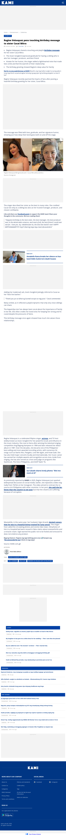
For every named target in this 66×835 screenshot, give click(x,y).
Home (5, 32)
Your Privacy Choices (35, 834)
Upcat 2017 (22, 561)
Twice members (12, 561)
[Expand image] (61, 139)
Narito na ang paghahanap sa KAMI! (17, 71)
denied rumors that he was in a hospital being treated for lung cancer (33, 523)
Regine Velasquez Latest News (18, 557)
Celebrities (24, 32)
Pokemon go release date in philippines (40, 561)
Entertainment (14, 32)
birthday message (52, 50)
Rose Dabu (21, 46)
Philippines (4, 708)
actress (45, 438)
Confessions (9, 641)
